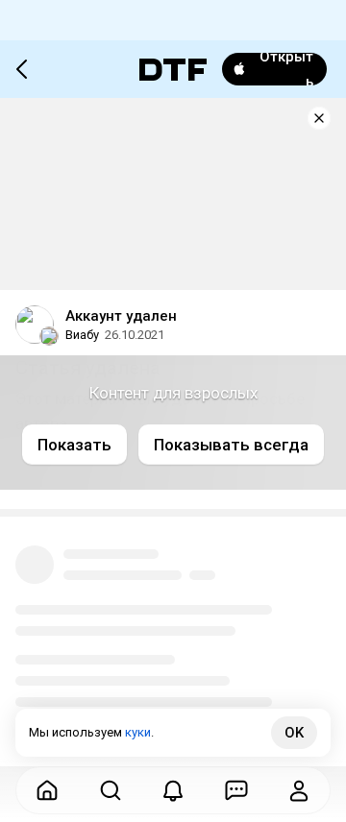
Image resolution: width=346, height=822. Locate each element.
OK (294, 732)
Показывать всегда (231, 444)
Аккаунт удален (121, 316)
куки (138, 732)
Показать (74, 444)
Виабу (82, 334)
